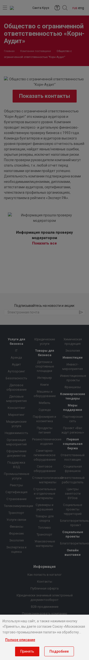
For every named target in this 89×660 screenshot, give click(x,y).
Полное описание (20, 640)
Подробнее (59, 651)
